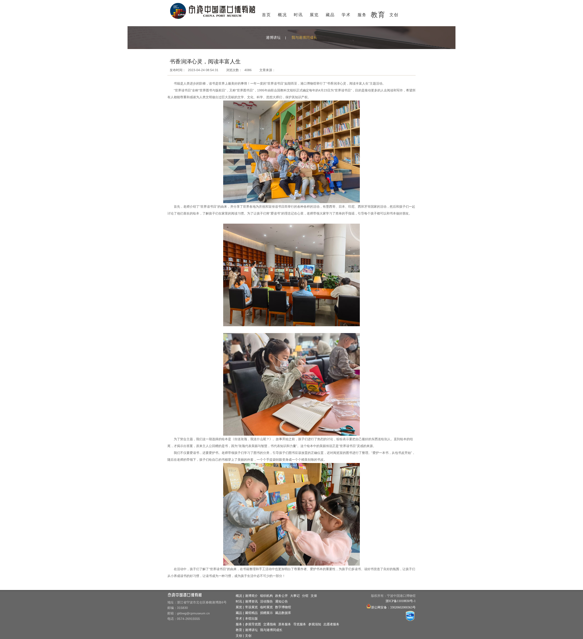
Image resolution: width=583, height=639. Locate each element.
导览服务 (299, 624)
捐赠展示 (266, 613)
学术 (346, 15)
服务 (362, 15)
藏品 (330, 15)
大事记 (295, 596)
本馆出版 (251, 618)
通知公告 (281, 601)
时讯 (298, 15)
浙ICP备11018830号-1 (401, 601)
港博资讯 (251, 601)
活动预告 (266, 601)
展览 (314, 15)
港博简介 (251, 596)
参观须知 (314, 624)
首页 (266, 15)
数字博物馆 (283, 607)
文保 (314, 596)
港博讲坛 (273, 37)
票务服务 (284, 624)
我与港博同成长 (304, 37)
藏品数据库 (283, 613)
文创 (394, 15)
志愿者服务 (331, 624)
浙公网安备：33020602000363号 (393, 607)
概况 (282, 15)
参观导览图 (253, 624)
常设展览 (251, 607)
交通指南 (269, 624)
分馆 (305, 596)
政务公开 (281, 596)
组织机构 (266, 596)
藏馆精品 (251, 613)
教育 (378, 14)
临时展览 (266, 607)
